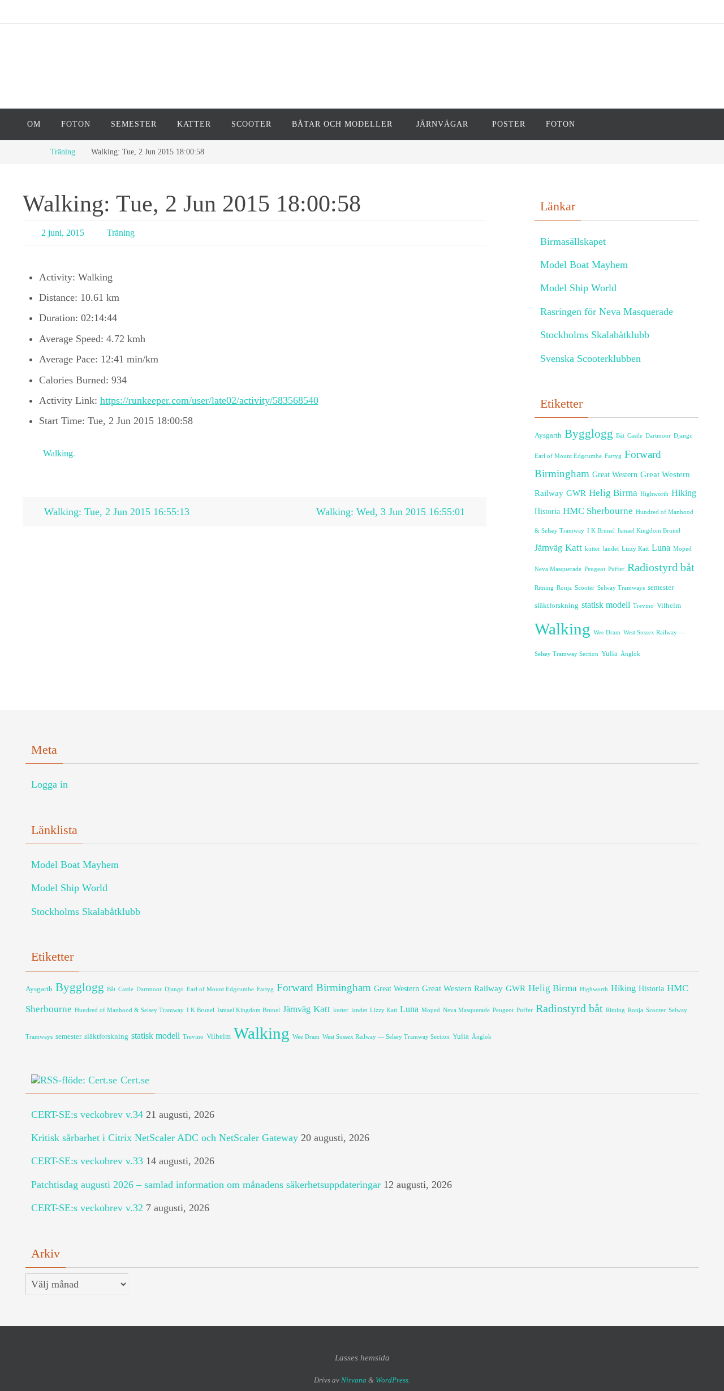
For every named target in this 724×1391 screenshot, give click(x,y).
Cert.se (134, 1080)
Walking (58, 453)
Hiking (683, 493)
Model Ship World (578, 287)
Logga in (49, 784)
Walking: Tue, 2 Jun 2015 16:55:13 (115, 511)
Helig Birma (613, 492)
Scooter (584, 588)
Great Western (614, 474)
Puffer (616, 569)
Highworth (654, 494)
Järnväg (548, 548)
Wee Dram (606, 632)
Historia (547, 511)
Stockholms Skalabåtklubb (594, 334)
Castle (635, 436)
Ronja (564, 588)
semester (661, 587)
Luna (661, 548)
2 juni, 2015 (62, 232)
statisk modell (605, 605)
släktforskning (557, 606)
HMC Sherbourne (598, 511)
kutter (592, 549)
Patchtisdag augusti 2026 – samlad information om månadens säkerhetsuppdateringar (206, 1184)
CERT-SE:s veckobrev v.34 (87, 1114)
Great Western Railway (462, 988)
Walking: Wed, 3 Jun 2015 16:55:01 (392, 511)
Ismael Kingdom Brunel (649, 531)
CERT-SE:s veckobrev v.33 (87, 1161)
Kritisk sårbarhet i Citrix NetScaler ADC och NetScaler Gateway (164, 1137)
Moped (682, 549)
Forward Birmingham (324, 987)
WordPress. (393, 1380)
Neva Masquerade (558, 569)
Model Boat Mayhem (584, 264)
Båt (620, 436)
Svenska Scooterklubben (590, 358)
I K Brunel (601, 531)
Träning (62, 151)
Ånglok (630, 654)
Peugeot (594, 569)
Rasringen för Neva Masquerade (606, 311)
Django (683, 436)
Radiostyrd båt (661, 567)
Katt (573, 547)
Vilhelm (669, 606)
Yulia (609, 654)
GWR (576, 493)
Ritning (544, 588)
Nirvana (354, 1380)
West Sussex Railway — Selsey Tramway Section (386, 1037)
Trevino (643, 606)
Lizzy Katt (635, 549)
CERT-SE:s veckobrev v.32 (87, 1207)
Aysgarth (548, 435)
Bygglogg (588, 433)
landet (611, 549)
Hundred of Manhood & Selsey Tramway (129, 1010)
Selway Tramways (621, 588)
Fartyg (613, 456)
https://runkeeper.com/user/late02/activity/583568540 (209, 400)
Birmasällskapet (573, 241)
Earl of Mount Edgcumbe (568, 456)
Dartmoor (658, 436)
